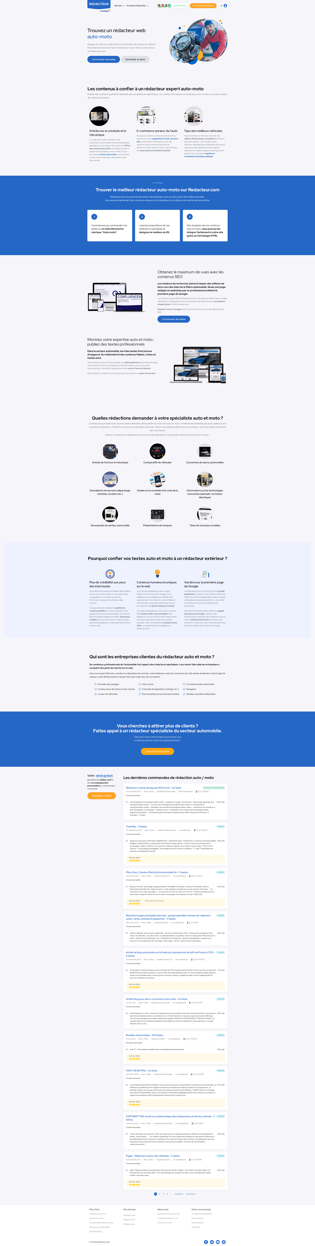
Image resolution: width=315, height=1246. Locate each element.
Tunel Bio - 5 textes (136, 826)
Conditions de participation (202, 1214)
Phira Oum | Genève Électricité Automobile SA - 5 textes (157, 872)
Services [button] (118, 5)
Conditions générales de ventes (101, 1223)
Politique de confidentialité (99, 1227)
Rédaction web (129, 1224)
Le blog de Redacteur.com (168, 1218)
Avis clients (196, 1227)
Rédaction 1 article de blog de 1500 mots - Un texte (153, 787)
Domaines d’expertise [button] (136, 5)
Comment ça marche (97, 1214)
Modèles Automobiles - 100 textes (144, 1035)
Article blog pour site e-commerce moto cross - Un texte (156, 999)
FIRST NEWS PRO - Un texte (141, 1070)
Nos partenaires (198, 1223)
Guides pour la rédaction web (169, 1214)
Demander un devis (135, 59)
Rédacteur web (129, 1215)
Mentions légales (95, 1231)
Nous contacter (197, 1218)
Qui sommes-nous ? (96, 1218)
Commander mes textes (157, 751)
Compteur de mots (165, 1223)
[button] (223, 5)
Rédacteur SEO (129, 1220)
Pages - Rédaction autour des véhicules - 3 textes (153, 1155)
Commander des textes (103, 59)
